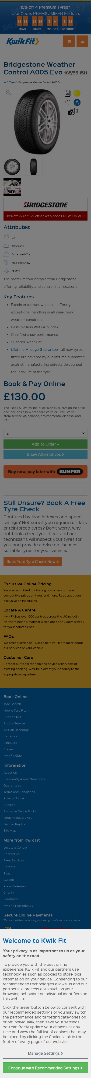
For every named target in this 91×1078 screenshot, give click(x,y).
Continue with (44, 1067)
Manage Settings (44, 1053)
